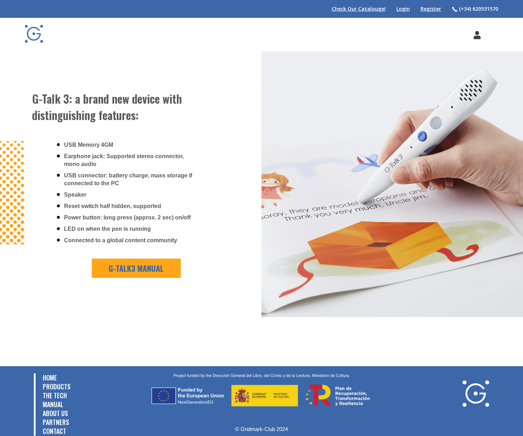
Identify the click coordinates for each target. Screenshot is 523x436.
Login (403, 8)
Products (56, 386)
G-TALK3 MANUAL (136, 268)
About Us (55, 413)
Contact (54, 431)
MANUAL (53, 404)
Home (50, 377)
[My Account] (477, 34)
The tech (55, 395)
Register (431, 8)
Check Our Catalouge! (359, 8)
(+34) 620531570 (478, 8)
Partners (56, 422)
